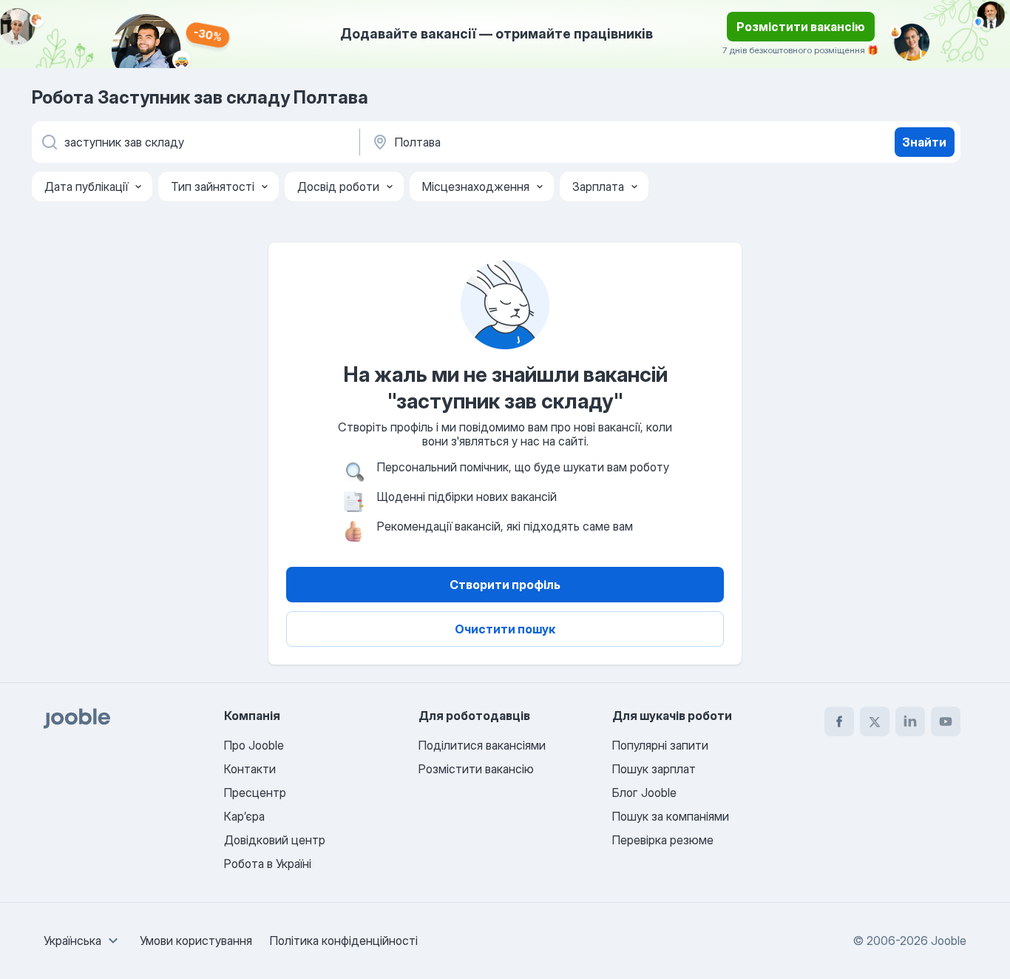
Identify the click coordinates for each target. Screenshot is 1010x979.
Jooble (948, 940)
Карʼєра (244, 816)
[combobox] (83, 940)
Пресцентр (255, 792)
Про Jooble (254, 745)
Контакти (250, 768)
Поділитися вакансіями (482, 745)
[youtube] (945, 721)
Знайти (924, 142)
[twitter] (874, 721)
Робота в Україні (267, 863)
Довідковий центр (274, 839)
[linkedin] (910, 721)
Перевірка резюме (663, 839)
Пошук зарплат (654, 768)
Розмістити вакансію (800, 26)
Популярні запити (660, 745)
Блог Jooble (644, 792)
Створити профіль (505, 584)
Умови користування (196, 940)
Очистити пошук (505, 629)
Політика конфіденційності (344, 940)
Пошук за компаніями (670, 816)
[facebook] (839, 721)
